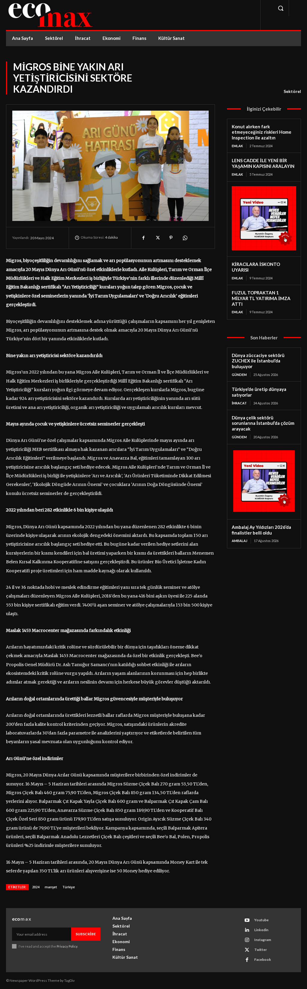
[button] (281, 8)
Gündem (239, 375)
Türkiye (68, 887)
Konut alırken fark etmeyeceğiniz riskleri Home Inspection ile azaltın (261, 132)
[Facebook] (143, 238)
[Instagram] (247, 940)
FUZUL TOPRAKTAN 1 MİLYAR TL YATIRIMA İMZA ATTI (261, 298)
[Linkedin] (247, 930)
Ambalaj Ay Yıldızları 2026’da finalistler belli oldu (261, 529)
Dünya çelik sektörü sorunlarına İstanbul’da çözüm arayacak (263, 423)
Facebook (262, 959)
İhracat (239, 403)
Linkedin (261, 930)
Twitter (260, 949)
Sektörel (292, 91)
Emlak (237, 146)
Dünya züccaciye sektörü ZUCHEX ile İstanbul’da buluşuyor (258, 361)
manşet (51, 887)
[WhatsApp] (185, 238)
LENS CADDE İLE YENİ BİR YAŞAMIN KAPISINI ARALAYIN (263, 163)
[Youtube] (247, 920)
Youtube (261, 920)
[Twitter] (157, 238)
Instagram (262, 939)
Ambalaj (239, 541)
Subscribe (86, 934)
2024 (35, 887)
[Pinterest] (171, 238)
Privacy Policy (67, 946)
